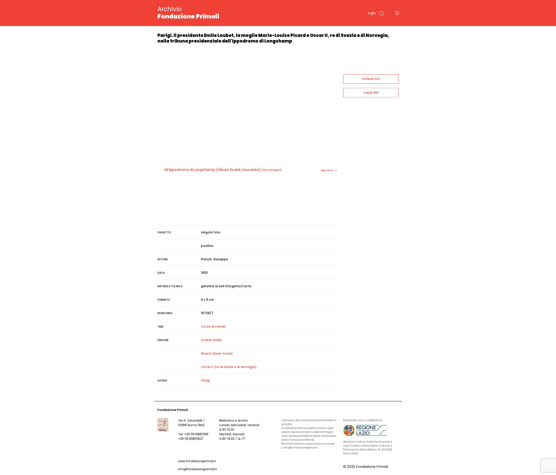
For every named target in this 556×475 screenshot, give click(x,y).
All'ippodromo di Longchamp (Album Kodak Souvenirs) (212, 169)
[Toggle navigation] (397, 13)
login (372, 13)
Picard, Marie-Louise (217, 353)
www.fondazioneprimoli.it (197, 461)
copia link (371, 92)
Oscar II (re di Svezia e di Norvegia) (228, 367)
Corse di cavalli (213, 326)
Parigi (205, 380)
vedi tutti (327, 170)
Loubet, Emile (211, 340)
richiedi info (371, 79)
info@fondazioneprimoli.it (197, 469)
